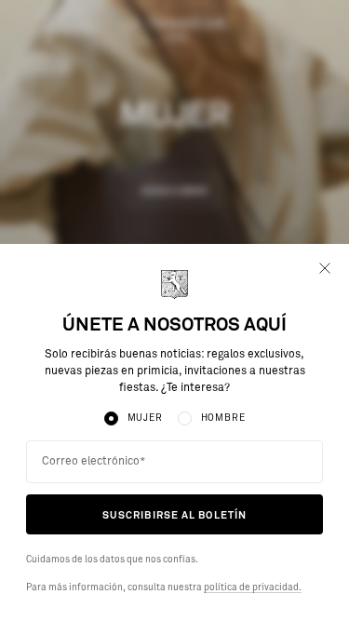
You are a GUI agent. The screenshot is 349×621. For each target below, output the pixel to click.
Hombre (223, 418)
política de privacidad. (253, 587)
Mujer (145, 418)
